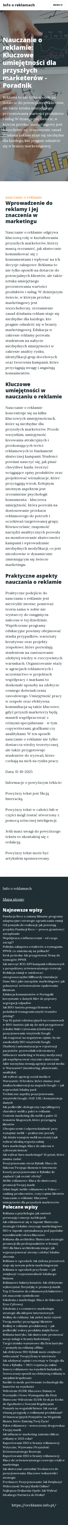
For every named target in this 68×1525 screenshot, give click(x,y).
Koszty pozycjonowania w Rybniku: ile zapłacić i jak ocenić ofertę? (29, 1174)
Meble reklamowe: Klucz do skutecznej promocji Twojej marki (29, 1183)
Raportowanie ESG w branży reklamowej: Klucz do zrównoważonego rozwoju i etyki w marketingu (34, 1460)
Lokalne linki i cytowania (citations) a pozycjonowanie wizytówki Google (28, 1031)
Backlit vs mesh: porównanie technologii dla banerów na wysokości (33, 1384)
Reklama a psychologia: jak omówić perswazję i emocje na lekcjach (27, 1215)
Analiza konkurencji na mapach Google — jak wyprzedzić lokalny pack (33, 1087)
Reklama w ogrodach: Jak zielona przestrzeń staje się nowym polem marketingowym (34, 1263)
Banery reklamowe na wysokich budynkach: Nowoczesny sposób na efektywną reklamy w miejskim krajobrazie (34, 1373)
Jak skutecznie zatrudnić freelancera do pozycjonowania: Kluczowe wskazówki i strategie (30, 1473)
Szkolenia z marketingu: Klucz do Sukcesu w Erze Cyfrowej (33, 1302)
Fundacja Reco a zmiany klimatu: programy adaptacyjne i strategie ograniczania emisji (33, 918)
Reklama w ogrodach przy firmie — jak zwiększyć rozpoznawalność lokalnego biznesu (29, 1274)
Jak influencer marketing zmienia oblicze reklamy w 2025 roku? (31, 1436)
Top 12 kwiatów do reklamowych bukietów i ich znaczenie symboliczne (32, 1293)
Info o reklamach (19, 5)
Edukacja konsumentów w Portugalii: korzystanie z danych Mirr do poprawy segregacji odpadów (30, 998)
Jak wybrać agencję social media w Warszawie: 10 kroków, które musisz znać (31, 1079)
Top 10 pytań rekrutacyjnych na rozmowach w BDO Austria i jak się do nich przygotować (33, 1022)
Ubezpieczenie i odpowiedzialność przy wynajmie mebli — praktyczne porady (30, 1131)
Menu (57, 4)
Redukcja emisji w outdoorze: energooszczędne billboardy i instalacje (30, 975)
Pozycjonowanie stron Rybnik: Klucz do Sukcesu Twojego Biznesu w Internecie (30, 1165)
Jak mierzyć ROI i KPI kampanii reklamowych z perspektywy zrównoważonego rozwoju (33, 966)
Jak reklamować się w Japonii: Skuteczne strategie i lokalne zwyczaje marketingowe (32, 1224)
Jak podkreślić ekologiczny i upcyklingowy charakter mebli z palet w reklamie (31, 1109)
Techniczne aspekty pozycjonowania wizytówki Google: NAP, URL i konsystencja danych (32, 1098)
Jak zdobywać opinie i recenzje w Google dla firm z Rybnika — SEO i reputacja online (33, 1363)
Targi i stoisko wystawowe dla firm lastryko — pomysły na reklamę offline (33, 1345)
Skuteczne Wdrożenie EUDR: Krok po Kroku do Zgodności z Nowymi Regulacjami (33, 1402)
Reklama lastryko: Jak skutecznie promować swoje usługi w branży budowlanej (33, 1337)
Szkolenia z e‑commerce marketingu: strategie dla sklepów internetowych (28, 1311)
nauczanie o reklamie (23, 197)
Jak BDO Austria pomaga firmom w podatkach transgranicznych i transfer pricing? (30, 1011)
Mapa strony (13, 899)
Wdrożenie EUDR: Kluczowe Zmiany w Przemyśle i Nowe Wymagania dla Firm (30, 1393)
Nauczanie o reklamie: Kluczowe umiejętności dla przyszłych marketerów (31, 1200)
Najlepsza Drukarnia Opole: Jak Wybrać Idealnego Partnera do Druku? (30, 1493)
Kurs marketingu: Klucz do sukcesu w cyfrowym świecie (28, 1148)
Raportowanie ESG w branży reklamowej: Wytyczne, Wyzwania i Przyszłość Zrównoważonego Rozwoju (31, 1447)
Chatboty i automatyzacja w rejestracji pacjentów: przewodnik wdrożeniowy (30, 1048)
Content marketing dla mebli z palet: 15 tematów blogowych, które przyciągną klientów (30, 1120)
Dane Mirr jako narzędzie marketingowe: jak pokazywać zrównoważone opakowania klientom (34, 985)
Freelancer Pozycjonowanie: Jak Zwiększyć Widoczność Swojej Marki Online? (32, 1484)
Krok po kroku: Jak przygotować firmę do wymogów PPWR (31, 957)
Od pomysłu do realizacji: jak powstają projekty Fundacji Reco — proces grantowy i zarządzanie (33, 929)
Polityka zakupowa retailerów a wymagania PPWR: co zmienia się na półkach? (33, 949)
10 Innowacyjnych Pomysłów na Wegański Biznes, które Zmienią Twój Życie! (32, 1419)
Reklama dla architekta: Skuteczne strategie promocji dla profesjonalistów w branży (33, 1241)
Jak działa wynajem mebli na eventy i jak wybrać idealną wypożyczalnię (30, 1139)
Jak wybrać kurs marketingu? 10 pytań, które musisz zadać (33, 1157)
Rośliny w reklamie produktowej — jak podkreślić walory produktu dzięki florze (31, 1328)
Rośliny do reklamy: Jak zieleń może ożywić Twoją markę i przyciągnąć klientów (32, 1319)
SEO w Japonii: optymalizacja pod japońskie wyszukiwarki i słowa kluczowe (33, 1233)
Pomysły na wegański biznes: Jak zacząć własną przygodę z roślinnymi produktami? (33, 1410)
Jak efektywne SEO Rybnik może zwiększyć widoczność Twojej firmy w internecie (32, 1354)
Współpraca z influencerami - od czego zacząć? (30, 940)
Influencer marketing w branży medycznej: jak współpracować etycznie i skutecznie (32, 1057)
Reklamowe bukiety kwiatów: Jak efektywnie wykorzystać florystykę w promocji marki (33, 1285)
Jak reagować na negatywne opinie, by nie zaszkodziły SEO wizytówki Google (32, 1040)
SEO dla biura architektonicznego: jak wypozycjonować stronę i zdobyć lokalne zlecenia (31, 1252)
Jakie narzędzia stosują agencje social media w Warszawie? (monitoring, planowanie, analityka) (33, 1068)
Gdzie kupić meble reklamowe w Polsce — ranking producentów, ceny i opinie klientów (33, 1191)
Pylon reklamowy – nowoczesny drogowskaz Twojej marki (34, 1428)
